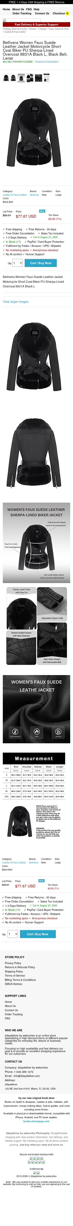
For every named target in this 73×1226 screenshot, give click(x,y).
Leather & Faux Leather (15, 194)
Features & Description (47, 61)
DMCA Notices (13, 984)
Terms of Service (15, 975)
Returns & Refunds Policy (20, 967)
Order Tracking (22, 13)
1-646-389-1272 (23, 1072)
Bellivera (34, 194)
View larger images (15, 301)
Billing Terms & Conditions (20, 980)
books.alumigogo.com (36, 1121)
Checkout (59, 13)
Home (6, 9)
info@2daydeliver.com (27, 1076)
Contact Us (42, 13)
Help (36, 9)
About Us (18, 9)
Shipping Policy (14, 971)
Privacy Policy (13, 963)
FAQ (29, 9)
